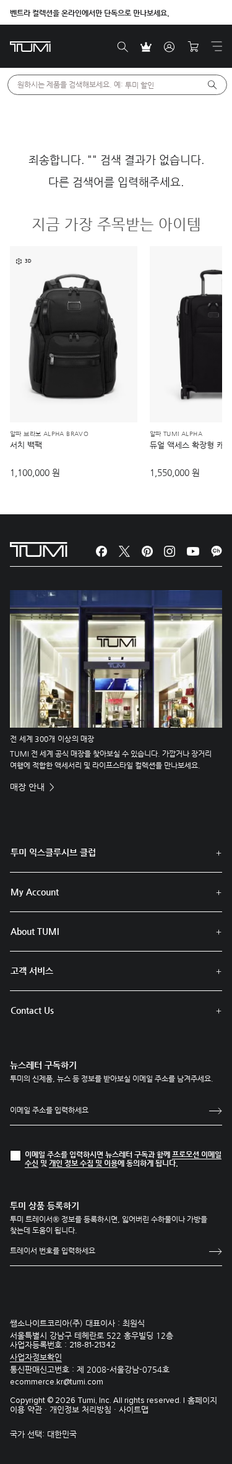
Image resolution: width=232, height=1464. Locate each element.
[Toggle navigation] (216, 46)
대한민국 (62, 1434)
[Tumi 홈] (30, 46)
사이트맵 (133, 1409)
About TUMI (35, 931)
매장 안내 (28, 787)
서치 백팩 (26, 445)
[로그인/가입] (169, 46)
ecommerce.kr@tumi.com (56, 1382)
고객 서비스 (32, 971)
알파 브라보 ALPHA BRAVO (49, 434)
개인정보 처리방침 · (84, 1409)
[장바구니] (193, 46)
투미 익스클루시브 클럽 (53, 852)
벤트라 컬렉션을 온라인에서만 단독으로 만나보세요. (90, 13)
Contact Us (32, 1010)
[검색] (122, 46)
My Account (35, 892)
